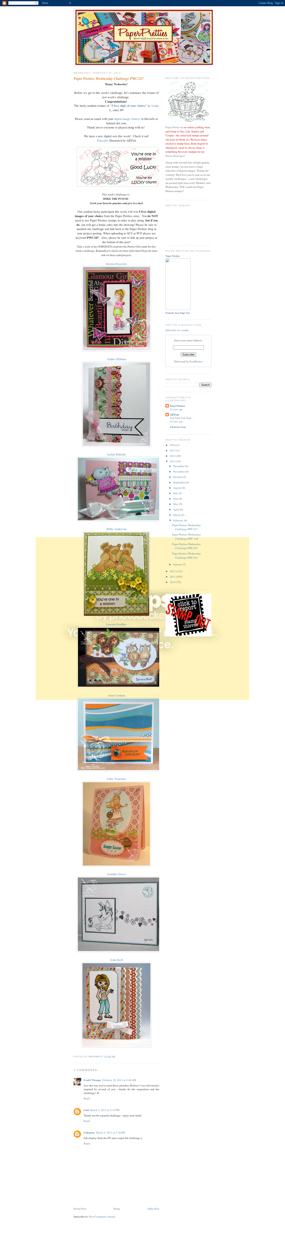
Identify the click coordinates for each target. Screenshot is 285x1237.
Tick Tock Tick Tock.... (181, 418)
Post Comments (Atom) (102, 1216)
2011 (173, 576)
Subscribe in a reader (177, 330)
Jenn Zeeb (116, 960)
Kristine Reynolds (116, 264)
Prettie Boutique (174, 156)
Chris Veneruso (116, 779)
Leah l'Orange (92, 1080)
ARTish (174, 414)
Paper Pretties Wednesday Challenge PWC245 (186, 546)
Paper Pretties (173, 127)
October (178, 477)
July (176, 493)
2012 (173, 571)
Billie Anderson (116, 529)
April (176, 509)
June (176, 498)
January (178, 564)
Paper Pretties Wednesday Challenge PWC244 (186, 555)
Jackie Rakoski (116, 454)
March (177, 515)
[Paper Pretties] (177, 309)
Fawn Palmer (177, 406)
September (179, 482)
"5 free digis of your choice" (128, 105)
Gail (86, 1110)
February (178, 520)
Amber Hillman (116, 359)
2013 (173, 461)
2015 (173, 450)
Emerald (102, 140)
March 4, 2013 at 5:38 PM (110, 1132)
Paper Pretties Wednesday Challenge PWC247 (186, 527)
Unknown (89, 1132)
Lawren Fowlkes (116, 624)
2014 (173, 456)
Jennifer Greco (116, 874)
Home (116, 1209)
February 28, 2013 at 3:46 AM (119, 1080)
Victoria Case (178, 427)
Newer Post (80, 1209)
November (179, 471)
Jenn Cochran (116, 695)
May (176, 504)
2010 (173, 582)
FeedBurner (196, 361)
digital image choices (127, 119)
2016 (173, 445)
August (177, 488)
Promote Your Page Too (177, 313)
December (179, 466)
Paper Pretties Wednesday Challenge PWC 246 (186, 537)
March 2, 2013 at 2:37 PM (105, 1110)
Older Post (153, 1209)
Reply (87, 1098)
